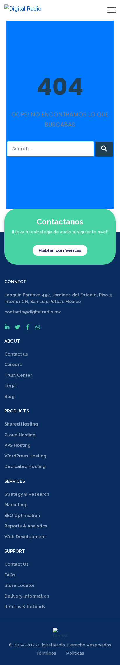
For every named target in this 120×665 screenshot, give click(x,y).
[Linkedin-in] (7, 327)
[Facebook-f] (27, 327)
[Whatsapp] (37, 327)
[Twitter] (17, 327)
